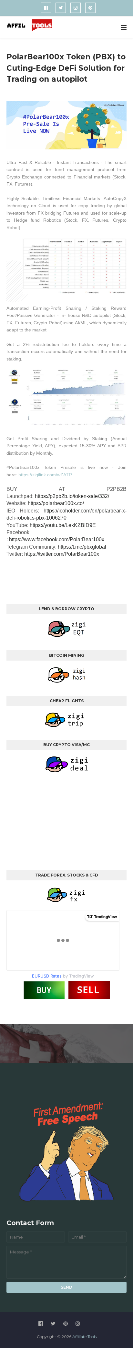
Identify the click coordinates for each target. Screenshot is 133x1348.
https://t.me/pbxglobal (82, 547)
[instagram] (75, 8)
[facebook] (46, 8)
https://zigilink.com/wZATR (45, 474)
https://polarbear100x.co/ (56, 503)
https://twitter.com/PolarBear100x (61, 554)
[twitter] (61, 8)
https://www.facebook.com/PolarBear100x (56, 539)
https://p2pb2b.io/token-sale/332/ (72, 496)
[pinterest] (90, 8)
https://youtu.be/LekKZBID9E (63, 525)
